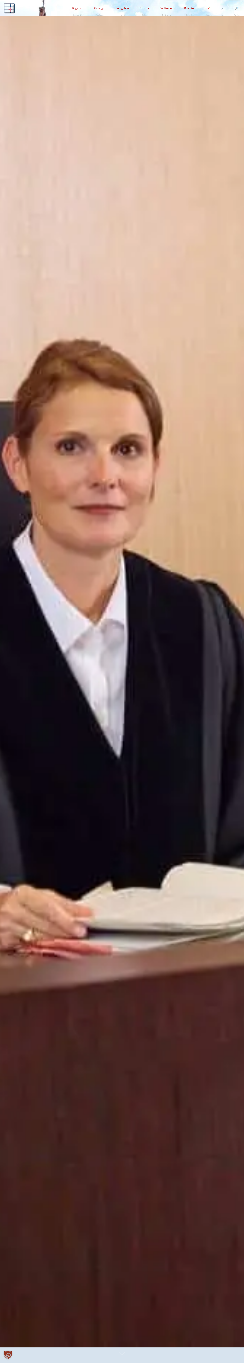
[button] (8, 1355)
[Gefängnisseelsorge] (9, 8)
